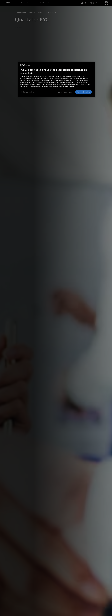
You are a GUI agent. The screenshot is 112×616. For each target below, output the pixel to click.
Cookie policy (69, 86)
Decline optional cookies (65, 92)
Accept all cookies (83, 92)
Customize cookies (27, 92)
